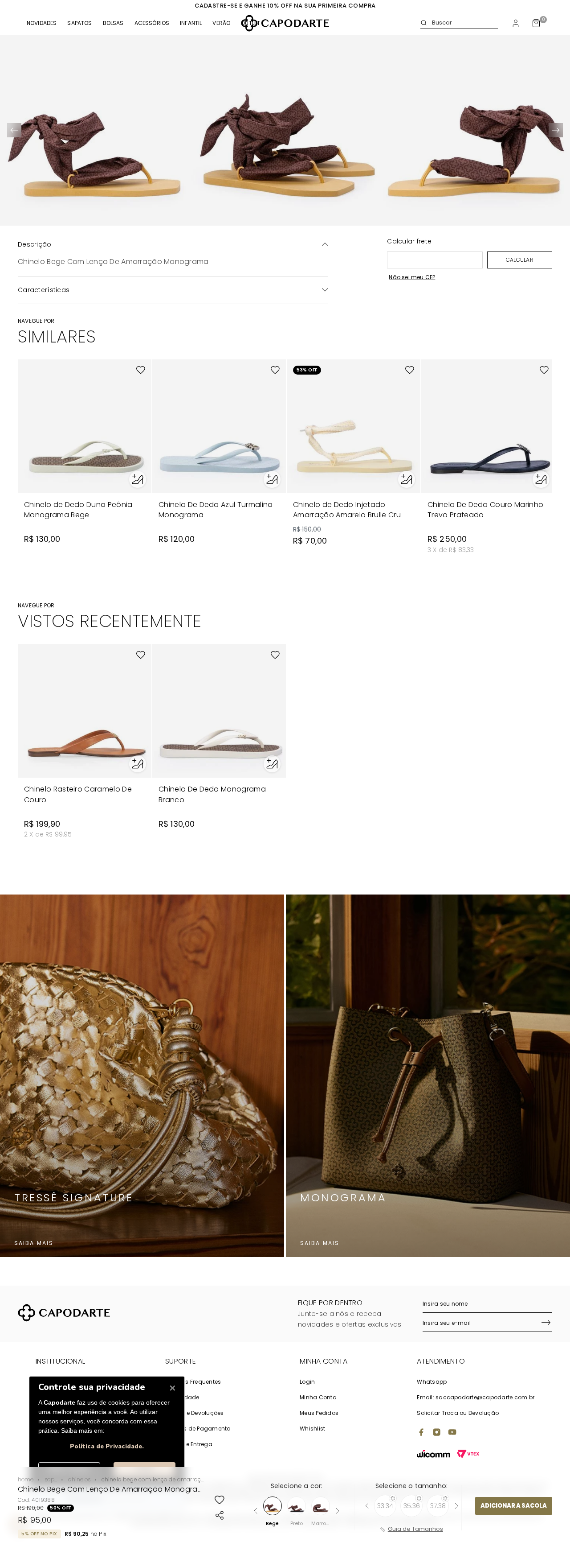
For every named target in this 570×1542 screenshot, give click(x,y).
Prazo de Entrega (188, 1444)
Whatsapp (432, 1381)
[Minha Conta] (515, 23)
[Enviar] (546, 1323)
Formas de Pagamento (198, 1428)
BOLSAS (113, 23)
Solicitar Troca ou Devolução (458, 1413)
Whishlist (312, 1428)
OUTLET (250, 23)
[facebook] (421, 1433)
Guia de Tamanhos (415, 1529)
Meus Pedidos (319, 1413)
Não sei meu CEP (412, 277)
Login (307, 1381)
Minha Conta (318, 1397)
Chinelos (79, 1479)
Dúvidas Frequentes (193, 1381)
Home (26, 1479)
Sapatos (51, 1479)
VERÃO (221, 23)
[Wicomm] (433, 1455)
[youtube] (452, 1433)
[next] (556, 130)
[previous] (14, 130)
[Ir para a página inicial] (285, 23)
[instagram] (436, 1433)
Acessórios (152, 23)
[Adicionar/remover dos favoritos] (219, 1500)
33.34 (385, 1505)
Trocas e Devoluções (194, 1413)
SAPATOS (79, 23)
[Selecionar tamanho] (137, 479)
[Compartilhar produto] (219, 1515)
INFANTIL (191, 23)
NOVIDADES (42, 23)
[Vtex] (468, 1455)
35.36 (411, 1505)
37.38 (438, 1505)
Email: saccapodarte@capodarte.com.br (475, 1397)
